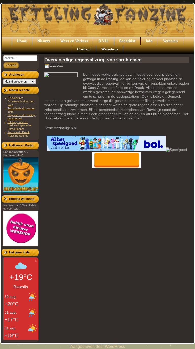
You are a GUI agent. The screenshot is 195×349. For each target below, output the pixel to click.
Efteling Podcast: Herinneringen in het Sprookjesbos (20, 125)
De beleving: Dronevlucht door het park (21, 101)
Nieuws (43, 41)
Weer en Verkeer (74, 41)
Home (22, 41)
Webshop (109, 49)
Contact (84, 49)
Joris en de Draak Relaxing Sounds (19, 134)
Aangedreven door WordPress (97, 346)
